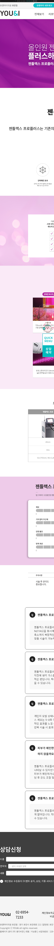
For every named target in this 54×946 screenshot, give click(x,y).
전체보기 (39, 14)
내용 (2, 873)
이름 (2, 859)
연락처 (3, 866)
